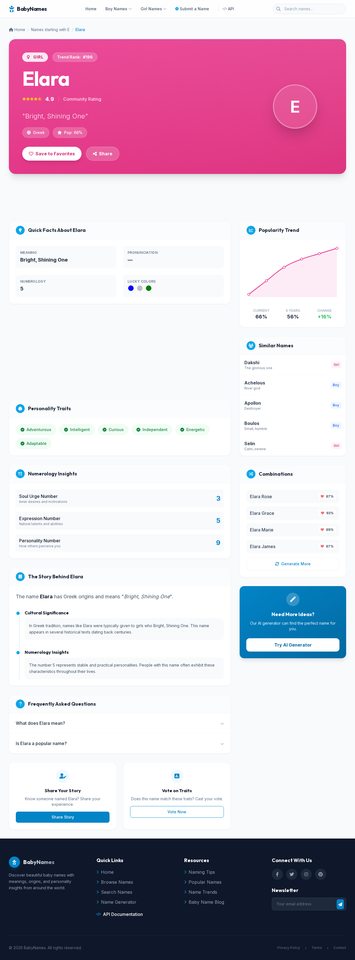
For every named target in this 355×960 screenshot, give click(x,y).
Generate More (296, 563)
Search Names (116, 892)
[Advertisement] (177, 199)
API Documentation (123, 914)
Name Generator (118, 902)
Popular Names (205, 882)
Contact (339, 948)
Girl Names (151, 8)
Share (105, 153)
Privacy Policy (288, 948)
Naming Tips (202, 872)
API (231, 8)
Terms (316, 948)
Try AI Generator (293, 645)
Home (91, 8)
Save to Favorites (55, 153)
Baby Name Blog (206, 902)
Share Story (63, 817)
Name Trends (203, 892)
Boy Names (116, 8)
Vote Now (177, 811)
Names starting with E (50, 29)
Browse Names (117, 882)
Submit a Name (194, 8)
